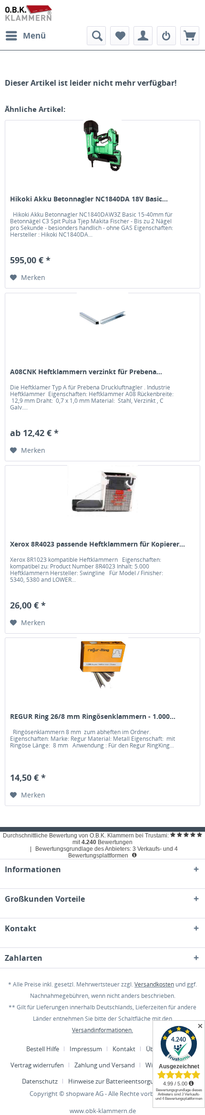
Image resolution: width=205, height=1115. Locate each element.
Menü (34, 35)
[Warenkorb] (189, 35)
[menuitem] (25, 35)
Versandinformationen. (102, 1030)
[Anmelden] (166, 35)
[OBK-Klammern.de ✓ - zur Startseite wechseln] (29, 13)
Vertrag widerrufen (37, 1065)
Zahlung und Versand (104, 1065)
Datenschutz (40, 1081)
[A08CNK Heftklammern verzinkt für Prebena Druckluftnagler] (102, 326)
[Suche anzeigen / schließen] (96, 35)
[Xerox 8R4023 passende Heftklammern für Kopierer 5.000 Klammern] (102, 499)
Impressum (86, 1049)
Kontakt (124, 1049)
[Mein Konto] (143, 35)
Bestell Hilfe (42, 1049)
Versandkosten (154, 984)
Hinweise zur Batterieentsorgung (114, 1081)
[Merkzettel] (119, 35)
